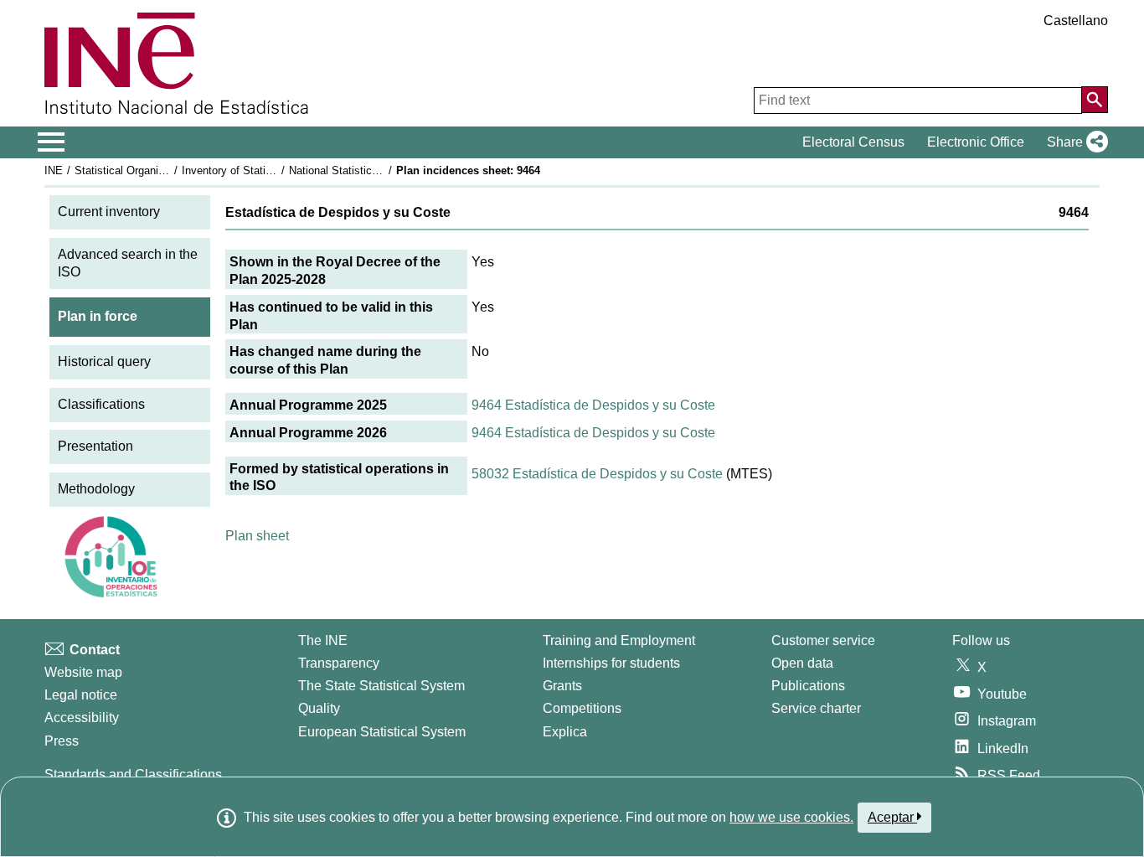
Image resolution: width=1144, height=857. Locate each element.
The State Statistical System (381, 686)
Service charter (816, 708)
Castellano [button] (1076, 20)
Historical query (104, 361)
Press (61, 741)
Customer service (823, 640)
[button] (1074, 142)
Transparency (338, 663)
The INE (323, 640)
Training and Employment (619, 640)
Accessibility (81, 717)
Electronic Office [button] (975, 142)
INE (53, 170)
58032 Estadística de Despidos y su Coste (597, 474)
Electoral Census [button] (853, 142)
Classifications (101, 404)
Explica (565, 732)
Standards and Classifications (133, 774)
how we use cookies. (791, 817)
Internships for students (611, 663)
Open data (802, 663)
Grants (562, 686)
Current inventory (109, 211)
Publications (808, 686)
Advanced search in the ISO (128, 263)
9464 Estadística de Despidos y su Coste (593, 405)
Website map (83, 672)
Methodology (96, 489)
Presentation (95, 446)
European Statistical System (382, 732)
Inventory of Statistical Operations (265, 170)
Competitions (582, 708)
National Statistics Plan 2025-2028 (372, 170)
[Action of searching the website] (1094, 99)
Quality (319, 708)
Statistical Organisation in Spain (152, 170)
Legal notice (80, 695)
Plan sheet (257, 536)
